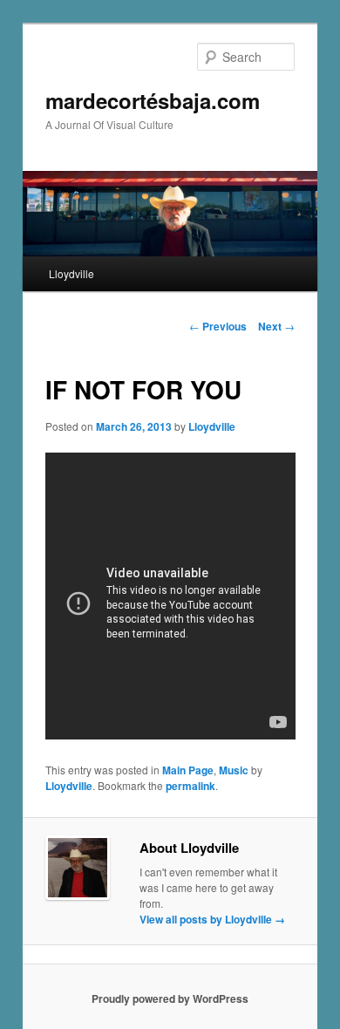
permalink (190, 786)
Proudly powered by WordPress (170, 998)
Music (233, 770)
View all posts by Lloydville (212, 919)
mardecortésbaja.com (152, 100)
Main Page (188, 770)
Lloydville (71, 273)
